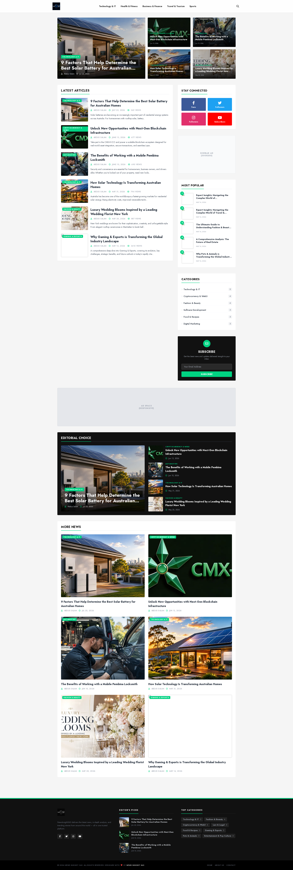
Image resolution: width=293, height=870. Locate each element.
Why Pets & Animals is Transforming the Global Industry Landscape (213, 256)
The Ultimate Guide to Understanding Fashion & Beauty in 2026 (213, 227)
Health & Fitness (129, 6)
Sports (193, 6)
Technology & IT (107, 6)
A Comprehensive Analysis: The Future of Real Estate (212, 241)
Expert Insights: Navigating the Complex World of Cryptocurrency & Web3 (212, 198)
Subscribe (207, 374)
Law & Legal (220, 825)
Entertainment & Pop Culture (218, 836)
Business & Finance (152, 6)
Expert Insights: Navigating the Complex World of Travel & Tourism (212, 212)
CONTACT (231, 865)
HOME (209, 865)
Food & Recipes (191, 830)
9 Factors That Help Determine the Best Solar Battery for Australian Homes (128, 103)
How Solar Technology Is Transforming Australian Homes (125, 185)
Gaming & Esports (214, 830)
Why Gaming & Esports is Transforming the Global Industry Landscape (126, 239)
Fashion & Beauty (215, 819)
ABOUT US (219, 865)
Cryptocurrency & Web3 (195, 825)
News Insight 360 (135, 865)
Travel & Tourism (176, 6)
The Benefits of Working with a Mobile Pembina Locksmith (124, 157)
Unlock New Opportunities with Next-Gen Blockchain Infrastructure (128, 130)
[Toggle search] (238, 6)
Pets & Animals (191, 836)
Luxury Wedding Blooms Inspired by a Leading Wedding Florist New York (123, 212)
